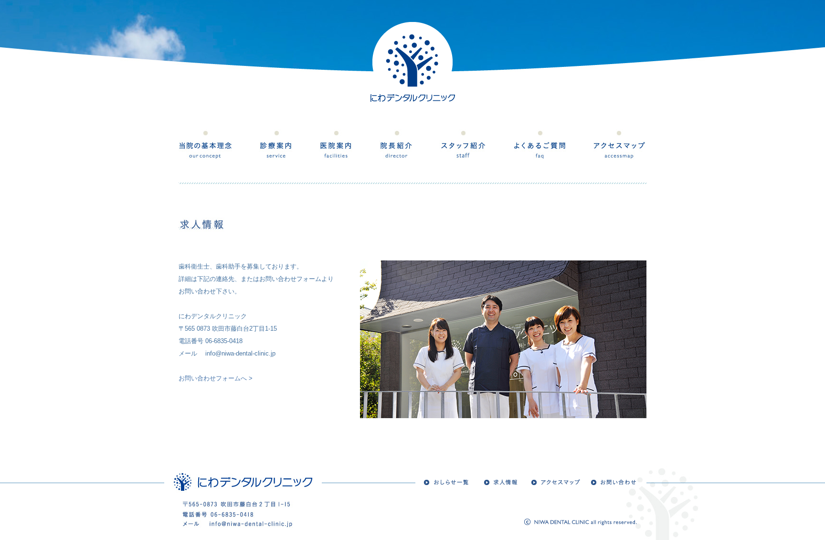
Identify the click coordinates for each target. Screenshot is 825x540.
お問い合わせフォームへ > (216, 378)
